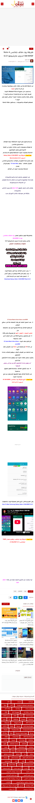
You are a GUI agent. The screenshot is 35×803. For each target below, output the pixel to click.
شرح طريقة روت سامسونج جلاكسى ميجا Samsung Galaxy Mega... (26, 643)
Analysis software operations (25, 705)
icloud (13, 750)
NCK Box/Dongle (28, 726)
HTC (21, 716)
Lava (4, 719)
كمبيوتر (21, 785)
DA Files (18, 709)
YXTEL (6, 740)
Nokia (11, 726)
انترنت (26, 768)
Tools (11, 733)
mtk (23, 761)
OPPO (5, 726)
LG (9, 719)
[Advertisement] (17, 27)
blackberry (22, 747)
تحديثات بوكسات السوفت (13, 771)
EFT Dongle (15, 712)
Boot (5, 705)
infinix (31, 754)
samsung (7, 761)
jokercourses (15, 757)
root (15, 591)
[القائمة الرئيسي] (33, 4)
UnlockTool (15, 736)
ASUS (19, 702)
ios (25, 754)
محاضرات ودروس (28, 789)
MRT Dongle (29, 722)
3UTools (31, 702)
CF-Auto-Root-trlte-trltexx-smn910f (17, 319)
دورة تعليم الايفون (28, 775)
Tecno (31, 733)
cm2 (13, 747)
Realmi (6, 729)
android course (14, 743)
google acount (21, 750)
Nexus (18, 726)
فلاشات (8, 782)
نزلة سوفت (12, 789)
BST (12, 705)
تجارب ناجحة (29, 771)
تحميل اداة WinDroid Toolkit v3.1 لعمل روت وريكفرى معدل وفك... (10, 643)
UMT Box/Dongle (28, 736)
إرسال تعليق (27, 677)
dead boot (30, 750)
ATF (8, 702)
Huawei (23, 719)
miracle (31, 761)
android (20, 591)
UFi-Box (4, 733)
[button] (25, 597)
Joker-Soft (10, 797)
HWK (15, 716)
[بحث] (2, 4)
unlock (4, 764)
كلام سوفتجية (29, 785)
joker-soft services (28, 757)
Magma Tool (17, 722)
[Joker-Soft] (17, 4)
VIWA (6, 736)
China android (29, 709)
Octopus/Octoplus (28, 729)
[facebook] (21, 800)
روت (31, 48)
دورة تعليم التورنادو (12, 775)
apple (4, 743)
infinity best (5, 750)
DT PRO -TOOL (28, 712)
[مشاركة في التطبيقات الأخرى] (10, 597)
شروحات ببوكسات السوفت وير (12, 778)
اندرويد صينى (17, 768)
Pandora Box (15, 729)
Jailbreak (15, 719)
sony (19, 764)
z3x (32, 768)
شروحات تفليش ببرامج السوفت (24, 782)
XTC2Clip (22, 740)
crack (5, 747)
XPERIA (30, 740)
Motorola (7, 722)
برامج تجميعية (6, 768)
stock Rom (12, 764)
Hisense (30, 719)
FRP (6, 712)
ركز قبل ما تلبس (28, 778)
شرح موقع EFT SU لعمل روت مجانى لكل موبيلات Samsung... (26, 623)
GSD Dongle (29, 716)
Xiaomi (13, 740)
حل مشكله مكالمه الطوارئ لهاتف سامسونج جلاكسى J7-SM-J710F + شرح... (25, 662)
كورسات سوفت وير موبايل (9, 785)
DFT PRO (7, 709)
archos (31, 747)
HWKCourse (6, 716)
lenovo (5, 757)
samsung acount (28, 764)
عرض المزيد (5, 603)
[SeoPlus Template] (26, 797)
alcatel (31, 743)
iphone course (8, 754)
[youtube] (19, 800)
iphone (18, 754)
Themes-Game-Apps (21, 733)
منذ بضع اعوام (29, 618)
